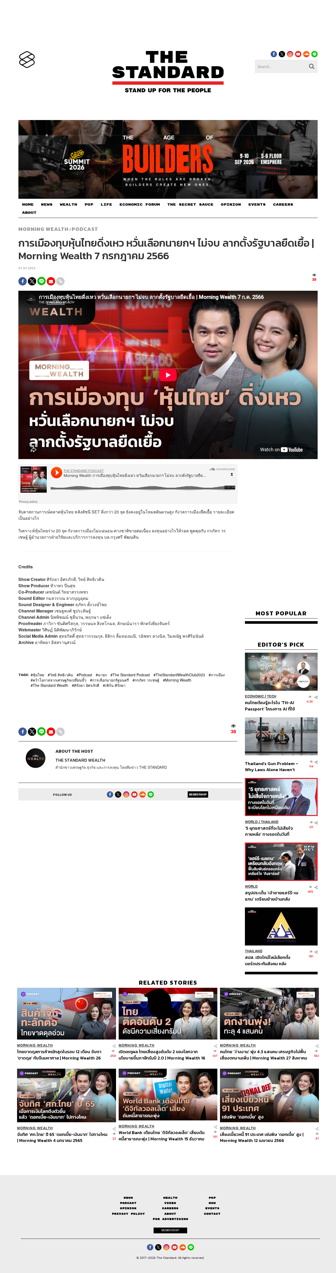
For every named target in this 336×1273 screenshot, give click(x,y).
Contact (212, 1213)
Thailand (270, 822)
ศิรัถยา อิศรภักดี (86, 685)
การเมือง (218, 674)
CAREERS (283, 204)
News (128, 1197)
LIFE (106, 204)
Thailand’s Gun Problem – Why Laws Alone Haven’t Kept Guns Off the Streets (271, 766)
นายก (102, 674)
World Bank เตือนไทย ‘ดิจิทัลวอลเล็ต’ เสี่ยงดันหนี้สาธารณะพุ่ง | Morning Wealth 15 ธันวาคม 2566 (161, 1135)
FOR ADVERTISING (170, 1219)
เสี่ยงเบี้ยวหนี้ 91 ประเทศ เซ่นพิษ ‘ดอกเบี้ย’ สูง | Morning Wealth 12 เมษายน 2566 (261, 1137)
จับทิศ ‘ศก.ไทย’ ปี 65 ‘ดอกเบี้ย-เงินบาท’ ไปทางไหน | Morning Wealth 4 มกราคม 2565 (62, 1137)
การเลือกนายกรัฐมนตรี (110, 680)
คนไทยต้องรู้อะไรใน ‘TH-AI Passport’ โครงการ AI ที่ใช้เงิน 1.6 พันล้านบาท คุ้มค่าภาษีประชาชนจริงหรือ (271, 706)
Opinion (128, 1208)
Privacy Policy (128, 1213)
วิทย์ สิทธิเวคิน (61, 674)
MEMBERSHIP (198, 794)
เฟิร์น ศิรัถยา (115, 685)
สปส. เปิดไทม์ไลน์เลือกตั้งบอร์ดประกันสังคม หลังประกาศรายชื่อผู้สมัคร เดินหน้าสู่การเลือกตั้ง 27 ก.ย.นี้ (269, 961)
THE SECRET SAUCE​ (190, 204)
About (170, 1213)
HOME (28, 204)
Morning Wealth (178, 680)
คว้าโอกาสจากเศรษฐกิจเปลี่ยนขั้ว (59, 680)
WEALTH (68, 204)
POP (89, 204)
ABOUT (29, 213)
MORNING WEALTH (43, 229)
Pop (212, 1197)
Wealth (170, 1197)
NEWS (46, 204)
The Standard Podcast (131, 674)
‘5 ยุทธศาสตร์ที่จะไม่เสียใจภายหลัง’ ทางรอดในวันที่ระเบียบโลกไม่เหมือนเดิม (269, 831)
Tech (271, 697)
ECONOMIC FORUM (139, 204)
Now (212, 1203)
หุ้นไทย (38, 674)
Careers (170, 1208)
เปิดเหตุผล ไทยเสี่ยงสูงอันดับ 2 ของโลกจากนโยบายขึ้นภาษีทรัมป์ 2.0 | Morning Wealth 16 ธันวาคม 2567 (162, 1055)
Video (170, 1203)
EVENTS (257, 204)
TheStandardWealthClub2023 (180, 674)
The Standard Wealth (50, 685)
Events (212, 1208)
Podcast (85, 229)
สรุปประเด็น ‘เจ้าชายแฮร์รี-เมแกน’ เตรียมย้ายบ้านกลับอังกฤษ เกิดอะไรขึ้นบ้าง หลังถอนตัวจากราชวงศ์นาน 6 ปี (271, 896)
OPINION (231, 204)
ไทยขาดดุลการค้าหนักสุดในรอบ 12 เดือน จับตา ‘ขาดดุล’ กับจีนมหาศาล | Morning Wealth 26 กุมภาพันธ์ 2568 (59, 1055)
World (251, 822)
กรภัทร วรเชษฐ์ (147, 680)
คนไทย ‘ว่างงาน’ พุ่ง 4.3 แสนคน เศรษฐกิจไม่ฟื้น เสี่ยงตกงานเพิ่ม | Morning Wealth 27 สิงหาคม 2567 (263, 1055)
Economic (254, 697)
